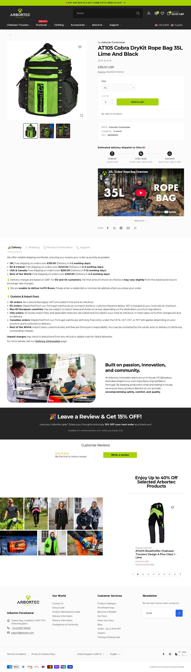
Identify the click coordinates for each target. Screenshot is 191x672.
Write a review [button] (120, 455)
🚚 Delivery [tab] (14, 247)
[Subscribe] (179, 613)
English (113, 654)
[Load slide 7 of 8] (170, 574)
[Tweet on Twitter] (114, 228)
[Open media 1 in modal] (47, 80)
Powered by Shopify (177, 667)
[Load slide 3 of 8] (148, 574)
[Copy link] (135, 228)
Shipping (101, 72)
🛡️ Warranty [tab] (32, 247)
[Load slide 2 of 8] (143, 574)
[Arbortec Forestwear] (27, 605)
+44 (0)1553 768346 (21, 628)
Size (104, 81)
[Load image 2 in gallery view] (47, 131)
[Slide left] (132, 574)
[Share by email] (128, 228)
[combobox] (108, 13)
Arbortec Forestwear (111, 42)
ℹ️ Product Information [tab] (58, 247)
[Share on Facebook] (107, 228)
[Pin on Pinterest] (121, 228)
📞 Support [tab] (83, 247)
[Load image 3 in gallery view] (63, 131)
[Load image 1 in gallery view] (30, 131)
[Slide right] (180, 574)
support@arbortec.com (22, 632)
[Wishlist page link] (162, 13)
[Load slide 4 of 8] (154, 574)
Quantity (105, 96)
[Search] (138, 13)
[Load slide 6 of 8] (164, 574)
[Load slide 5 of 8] (159, 574)
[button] (175, 13)
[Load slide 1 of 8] (138, 574)
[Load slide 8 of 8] (175, 574)
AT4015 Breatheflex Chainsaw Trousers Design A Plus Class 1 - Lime (155, 554)
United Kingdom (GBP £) (89, 654)
